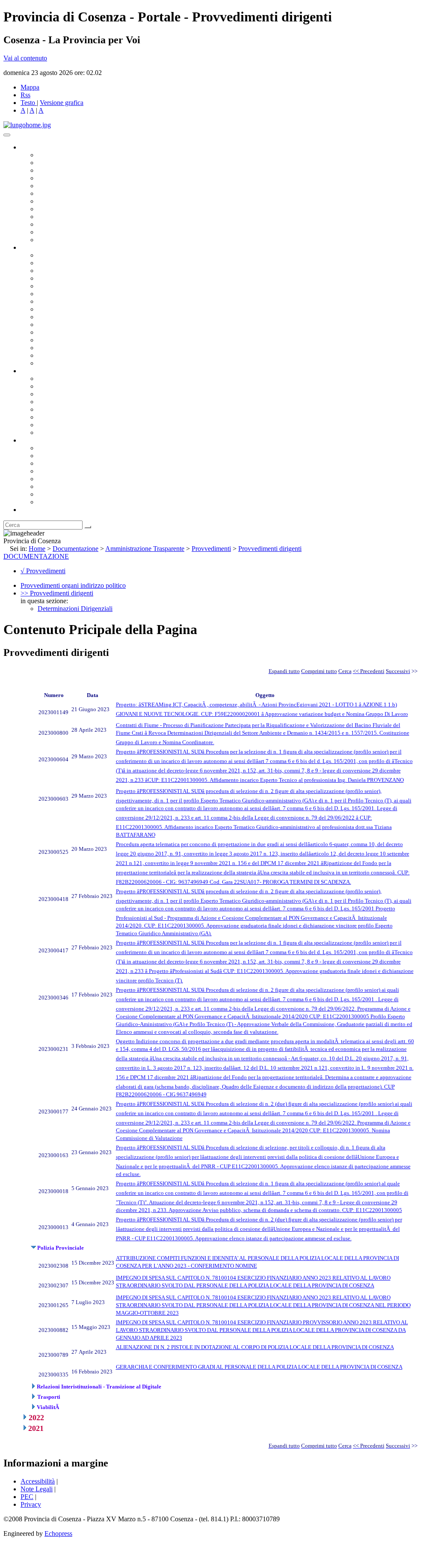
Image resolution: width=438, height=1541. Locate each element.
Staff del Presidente (64, 363)
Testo (28, 102)
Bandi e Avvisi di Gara (68, 386)
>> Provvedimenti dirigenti (57, 593)
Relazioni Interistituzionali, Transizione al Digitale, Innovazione (123, 293)
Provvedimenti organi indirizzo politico (73, 585)
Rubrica (31, 509)
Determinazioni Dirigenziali (75, 608)
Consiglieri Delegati (65, 170)
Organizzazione (42, 247)
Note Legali (37, 1489)
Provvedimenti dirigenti (270, 548)
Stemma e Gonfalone (66, 448)
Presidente (51, 155)
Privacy (31, 1504)
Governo (32, 147)
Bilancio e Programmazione (75, 270)
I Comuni (50, 486)
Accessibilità (38, 1481)
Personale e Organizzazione (75, 278)
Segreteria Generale (64, 355)
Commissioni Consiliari (69, 185)
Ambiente (51, 332)
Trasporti (50, 316)
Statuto (47, 424)
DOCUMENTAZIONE (36, 556)
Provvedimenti (211, 548)
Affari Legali (55, 286)
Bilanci (47, 401)
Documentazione (43, 370)
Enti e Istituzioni (60, 502)
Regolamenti (55, 432)
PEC (27, 1496)
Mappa (30, 87)
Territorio (50, 478)
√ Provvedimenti (43, 571)
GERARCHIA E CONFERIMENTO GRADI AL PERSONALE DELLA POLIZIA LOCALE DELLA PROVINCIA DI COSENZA (259, 1367)
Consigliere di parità (65, 201)
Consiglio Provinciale (67, 162)
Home (37, 548)
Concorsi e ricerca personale (76, 394)
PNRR (47, 309)
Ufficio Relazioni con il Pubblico (82, 216)
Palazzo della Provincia (69, 455)
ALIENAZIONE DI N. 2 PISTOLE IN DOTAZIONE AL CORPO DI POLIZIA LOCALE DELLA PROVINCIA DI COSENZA (255, 1347)
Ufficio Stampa (58, 224)
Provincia (33, 440)
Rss (25, 95)
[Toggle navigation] (6, 135)
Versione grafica (61, 102)
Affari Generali (58, 262)
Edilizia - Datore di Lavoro (74, 340)
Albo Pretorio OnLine (67, 378)
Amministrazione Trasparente (77, 409)
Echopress (58, 1533)
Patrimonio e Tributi (65, 301)
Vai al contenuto (25, 58)
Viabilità (49, 347)
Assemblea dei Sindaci (68, 178)
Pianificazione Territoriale (72, 324)
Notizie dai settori (61, 232)
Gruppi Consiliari (61, 193)
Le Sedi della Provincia (69, 463)
